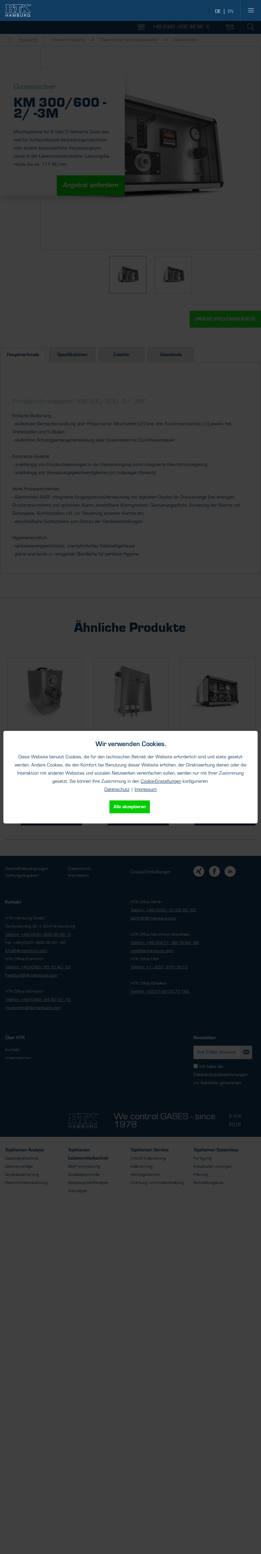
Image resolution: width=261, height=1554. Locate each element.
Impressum (146, 789)
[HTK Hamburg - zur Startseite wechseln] (18, 10)
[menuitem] (251, 10)
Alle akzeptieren (130, 806)
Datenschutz (116, 789)
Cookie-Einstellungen (161, 781)
